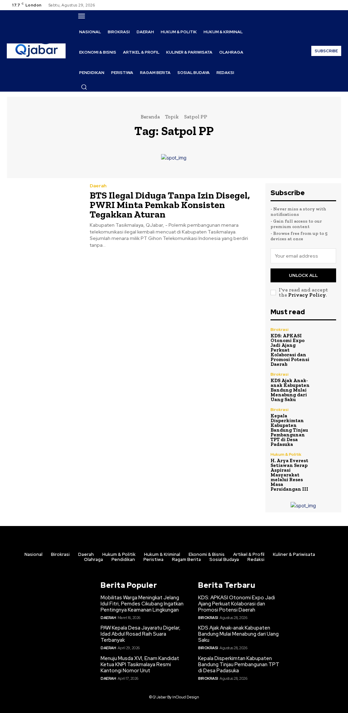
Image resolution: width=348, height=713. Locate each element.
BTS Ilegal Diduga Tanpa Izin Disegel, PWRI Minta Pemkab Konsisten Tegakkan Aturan (170, 205)
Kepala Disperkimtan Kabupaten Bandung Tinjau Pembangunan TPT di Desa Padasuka (289, 430)
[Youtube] (337, 5)
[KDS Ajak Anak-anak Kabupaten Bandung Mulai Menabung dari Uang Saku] (326, 382)
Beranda (150, 117)
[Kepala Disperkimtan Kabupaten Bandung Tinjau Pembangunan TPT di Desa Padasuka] (326, 417)
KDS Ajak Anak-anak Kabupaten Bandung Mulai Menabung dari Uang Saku (290, 390)
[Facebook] (313, 5)
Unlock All (303, 275)
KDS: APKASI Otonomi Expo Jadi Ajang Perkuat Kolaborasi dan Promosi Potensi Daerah (236, 603)
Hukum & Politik (286, 454)
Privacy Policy (307, 295)
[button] (84, 87)
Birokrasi (280, 329)
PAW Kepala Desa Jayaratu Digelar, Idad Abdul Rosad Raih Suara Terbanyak (140, 633)
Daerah (98, 185)
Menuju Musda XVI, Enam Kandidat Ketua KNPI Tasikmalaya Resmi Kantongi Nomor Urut (140, 664)
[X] (329, 5)
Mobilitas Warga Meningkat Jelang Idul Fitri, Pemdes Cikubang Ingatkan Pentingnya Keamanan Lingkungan (142, 603)
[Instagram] (321, 5)
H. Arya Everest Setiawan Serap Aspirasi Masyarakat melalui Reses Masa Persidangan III (289, 475)
